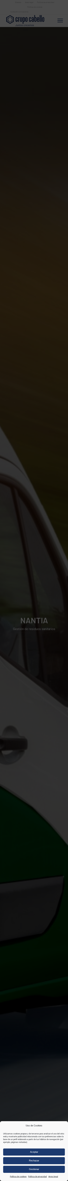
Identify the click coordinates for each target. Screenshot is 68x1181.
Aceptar (34, 1152)
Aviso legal (53, 1177)
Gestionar (34, 1169)
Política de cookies (18, 1177)
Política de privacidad (37, 1177)
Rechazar (34, 1160)
